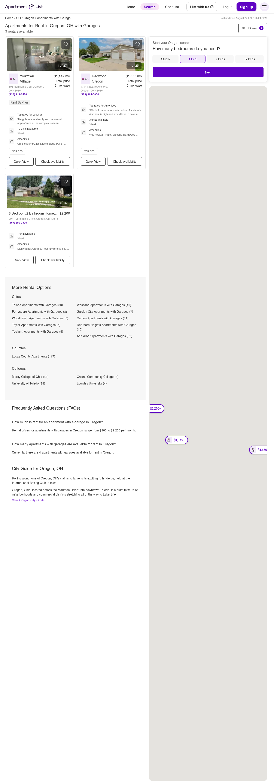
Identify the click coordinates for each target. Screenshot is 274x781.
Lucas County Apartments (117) (33, 356)
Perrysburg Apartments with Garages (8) (39, 311)
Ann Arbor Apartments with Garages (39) (104, 336)
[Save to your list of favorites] (65, 44)
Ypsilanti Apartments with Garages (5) (37, 331)
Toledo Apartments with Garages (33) (37, 305)
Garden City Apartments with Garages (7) (105, 311)
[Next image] (68, 54)
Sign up (246, 6)
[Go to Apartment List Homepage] (24, 7)
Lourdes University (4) (92, 383)
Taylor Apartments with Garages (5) (36, 325)
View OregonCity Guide (28, 500)
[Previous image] (10, 54)
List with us (199, 6)
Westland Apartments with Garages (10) (104, 305)
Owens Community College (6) (97, 376)
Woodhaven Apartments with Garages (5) (40, 318)
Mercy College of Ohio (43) (30, 376)
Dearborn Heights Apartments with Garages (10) (106, 327)
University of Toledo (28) (28, 383)
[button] (176, 440)
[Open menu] (264, 6)
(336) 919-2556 (18, 94)
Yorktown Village (27, 79)
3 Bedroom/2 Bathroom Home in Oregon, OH (43, 213)
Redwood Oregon (99, 79)
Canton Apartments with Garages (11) (102, 318)
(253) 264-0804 (90, 94)
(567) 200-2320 (18, 222)
